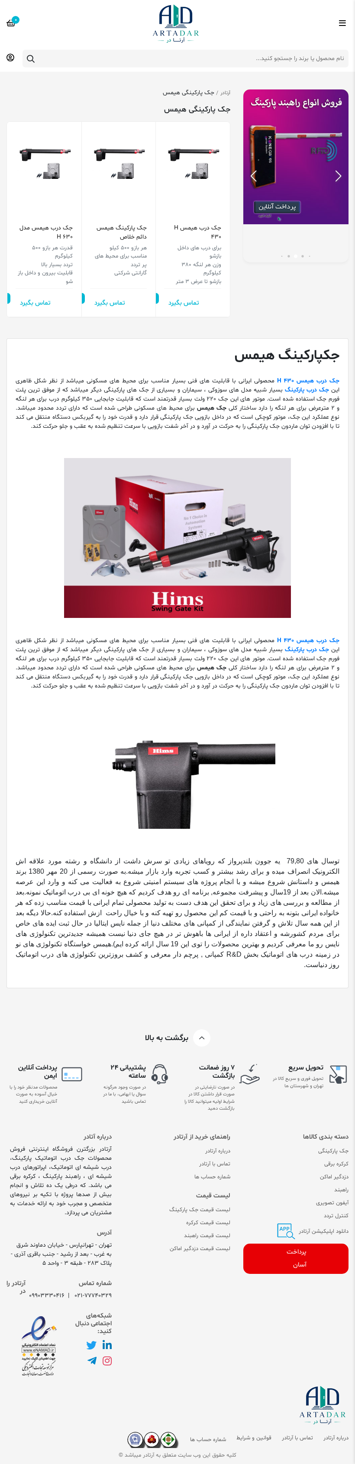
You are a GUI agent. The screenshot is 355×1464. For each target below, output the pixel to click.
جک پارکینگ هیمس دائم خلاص (122, 232)
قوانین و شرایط (253, 1438)
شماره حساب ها (212, 1177)
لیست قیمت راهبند (207, 1236)
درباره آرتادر (217, 1151)
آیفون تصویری (332, 1203)
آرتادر (225, 92)
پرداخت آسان (297, 1259)
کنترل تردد (336, 1216)
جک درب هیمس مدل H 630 (46, 232)
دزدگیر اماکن (334, 1177)
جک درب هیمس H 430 (197, 232)
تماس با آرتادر (214, 1164)
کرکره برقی (336, 1164)
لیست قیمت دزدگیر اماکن (200, 1249)
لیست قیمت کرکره (208, 1223)
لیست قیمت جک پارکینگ (199, 1210)
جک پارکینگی (333, 1151)
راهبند (341, 1190)
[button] (253, 175)
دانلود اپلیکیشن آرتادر (323, 1231)
